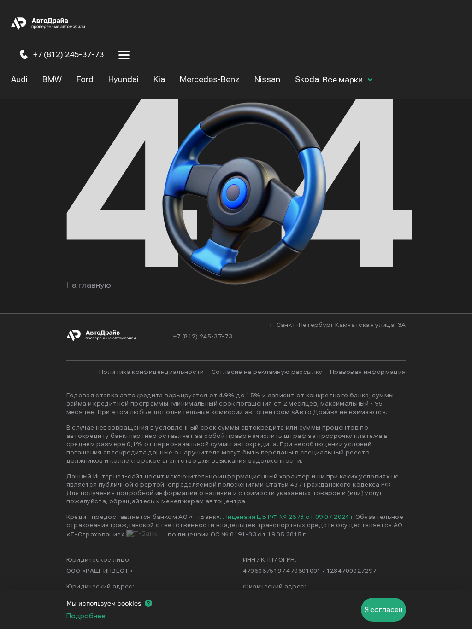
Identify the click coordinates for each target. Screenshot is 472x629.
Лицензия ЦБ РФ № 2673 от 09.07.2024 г (288, 517)
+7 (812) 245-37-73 (202, 336)
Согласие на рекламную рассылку (267, 372)
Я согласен (383, 609)
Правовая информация (368, 372)
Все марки (344, 80)
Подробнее (86, 616)
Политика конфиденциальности (151, 372)
